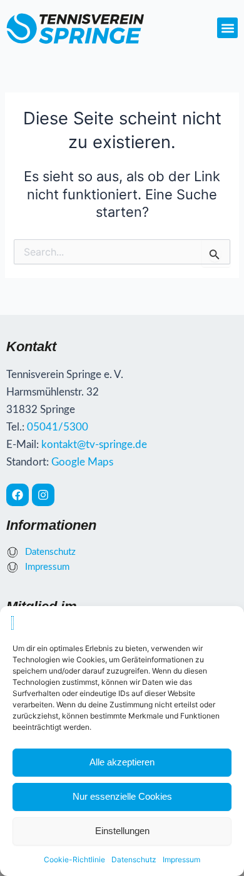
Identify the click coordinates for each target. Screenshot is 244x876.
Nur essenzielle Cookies (122, 796)
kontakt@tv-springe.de (94, 444)
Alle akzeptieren (122, 762)
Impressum (181, 859)
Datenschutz (133, 859)
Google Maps (82, 462)
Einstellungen (122, 830)
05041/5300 (57, 427)
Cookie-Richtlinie (74, 859)
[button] (227, 27)
